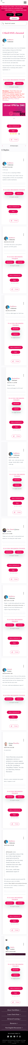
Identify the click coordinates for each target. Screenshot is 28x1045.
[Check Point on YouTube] (14, 1037)
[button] (10, 14)
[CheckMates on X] (11, 1037)
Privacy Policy (16, 1041)
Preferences (14, 18)
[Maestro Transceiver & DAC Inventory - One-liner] (2, 145)
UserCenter (14, 1043)
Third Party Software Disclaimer (10, 99)
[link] (8, 1037)
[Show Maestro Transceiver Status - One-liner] (25, 145)
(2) (19, 133)
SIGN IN (19, 83)
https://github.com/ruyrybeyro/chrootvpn (14, 605)
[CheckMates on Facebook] (17, 1037)
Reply (13, 130)
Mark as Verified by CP (14, 126)
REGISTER (9, 83)
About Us (23, 1041)
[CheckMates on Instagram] (20, 1037)
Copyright (10, 1041)
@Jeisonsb (9, 852)
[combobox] (14, 23)
